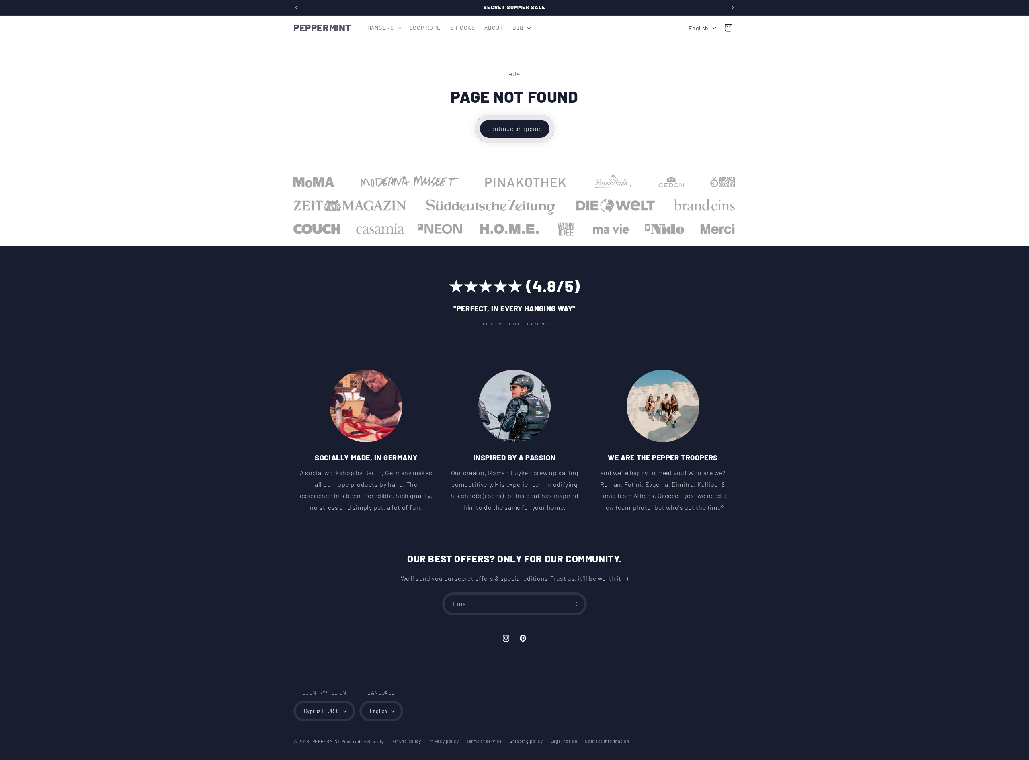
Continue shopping (514, 128)
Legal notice (563, 741)
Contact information (607, 741)
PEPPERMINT (326, 741)
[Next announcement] (733, 7)
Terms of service (484, 741)
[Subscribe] (575, 603)
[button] (384, 27)
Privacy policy (443, 741)
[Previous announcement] (296, 7)
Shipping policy (526, 741)
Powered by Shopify (362, 741)
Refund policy (406, 741)
